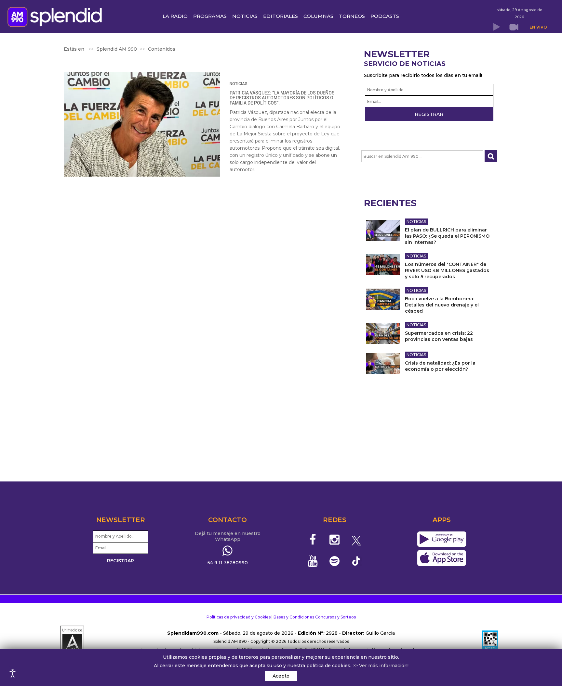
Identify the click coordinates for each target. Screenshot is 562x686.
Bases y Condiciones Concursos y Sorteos (315, 617)
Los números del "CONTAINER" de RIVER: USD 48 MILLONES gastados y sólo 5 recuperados (447, 270)
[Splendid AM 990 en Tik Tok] (356, 560)
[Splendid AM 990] (56, 16)
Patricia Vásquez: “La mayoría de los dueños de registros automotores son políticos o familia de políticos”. (282, 98)
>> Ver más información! (380, 665)
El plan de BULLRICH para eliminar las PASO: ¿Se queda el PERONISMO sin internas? (447, 236)
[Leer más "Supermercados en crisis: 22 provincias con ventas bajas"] (383, 333)
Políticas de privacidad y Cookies (239, 617)
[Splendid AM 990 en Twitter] (356, 539)
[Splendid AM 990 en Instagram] (334, 539)
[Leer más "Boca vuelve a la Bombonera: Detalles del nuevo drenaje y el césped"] (383, 299)
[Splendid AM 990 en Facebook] (313, 539)
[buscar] (491, 156)
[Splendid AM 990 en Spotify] (334, 561)
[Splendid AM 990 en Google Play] (441, 539)
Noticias (239, 83)
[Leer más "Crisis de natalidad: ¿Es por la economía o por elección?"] (383, 363)
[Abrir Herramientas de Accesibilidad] (12, 673)
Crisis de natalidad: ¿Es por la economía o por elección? (440, 366)
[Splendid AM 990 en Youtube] (313, 561)
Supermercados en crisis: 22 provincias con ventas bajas (439, 336)
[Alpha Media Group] (72, 641)
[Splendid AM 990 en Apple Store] (441, 558)
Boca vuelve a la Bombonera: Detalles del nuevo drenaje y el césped (442, 305)
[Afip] (490, 641)
